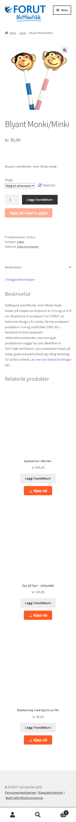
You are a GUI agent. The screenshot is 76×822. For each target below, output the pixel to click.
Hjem (13, 33)
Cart (59, 811)
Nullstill (49, 185)
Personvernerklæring (20, 792)
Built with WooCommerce (24, 798)
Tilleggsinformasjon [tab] (20, 279)
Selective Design (28, 246)
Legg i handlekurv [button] (38, 478)
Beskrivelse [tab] (13, 267)
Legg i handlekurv (40, 199)
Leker (22, 33)
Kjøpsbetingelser (50, 792)
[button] (64, 50)
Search (38, 815)
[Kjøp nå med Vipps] (29, 213)
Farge (9, 180)
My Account (12, 815)
